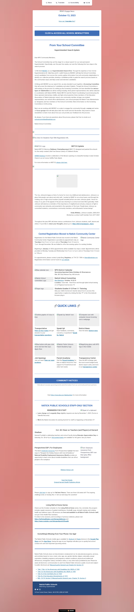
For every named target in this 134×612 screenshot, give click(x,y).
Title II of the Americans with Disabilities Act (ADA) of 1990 (57, 572)
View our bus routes (42, 331)
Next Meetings (59, 280)
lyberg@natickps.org (91, 257)
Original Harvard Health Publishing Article (67, 482)
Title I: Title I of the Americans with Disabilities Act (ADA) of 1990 (58, 569)
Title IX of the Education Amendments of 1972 (53, 576)
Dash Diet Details (67, 480)
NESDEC (45, 71)
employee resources (48, 451)
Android (71, 539)
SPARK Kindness (40, 156)
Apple (79, 539)
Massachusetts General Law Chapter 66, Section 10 (66, 565)
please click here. (61, 162)
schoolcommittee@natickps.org (45, 119)
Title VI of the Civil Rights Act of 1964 (50, 574)
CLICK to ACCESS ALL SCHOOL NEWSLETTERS (67, 33)
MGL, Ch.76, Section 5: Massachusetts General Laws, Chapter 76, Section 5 (62, 578)
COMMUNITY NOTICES (67, 380)
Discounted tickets (58, 437)
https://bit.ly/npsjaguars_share (83, 224)
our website (65, 260)
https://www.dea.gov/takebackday (61, 395)
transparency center (90, 367)
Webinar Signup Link (67, 470)
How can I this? (67, 21)
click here (42, 492)
